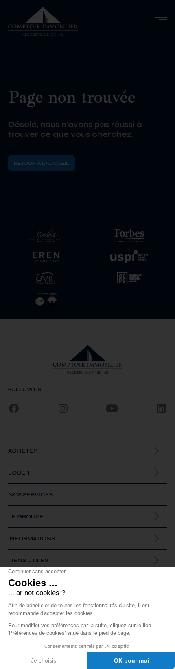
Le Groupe (26, 516)
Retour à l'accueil (41, 163)
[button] (161, 21)
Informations (31, 538)
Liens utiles (28, 560)
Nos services (30, 494)
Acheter (22, 450)
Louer (18, 472)
